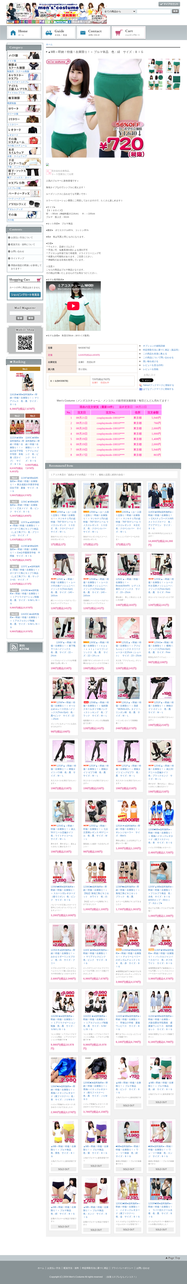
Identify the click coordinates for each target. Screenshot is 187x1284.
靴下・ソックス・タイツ (19, 177)
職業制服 (11, 103)
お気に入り (149, 374)
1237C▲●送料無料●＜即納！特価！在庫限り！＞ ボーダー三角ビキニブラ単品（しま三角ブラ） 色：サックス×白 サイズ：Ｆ (25, 573)
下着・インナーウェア (18, 167)
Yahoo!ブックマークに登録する (158, 385)
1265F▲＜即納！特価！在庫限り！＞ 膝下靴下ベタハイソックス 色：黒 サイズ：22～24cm (63, 649)
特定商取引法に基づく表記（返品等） (161, 350)
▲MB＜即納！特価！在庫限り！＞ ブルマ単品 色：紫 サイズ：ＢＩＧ (95, 1149)
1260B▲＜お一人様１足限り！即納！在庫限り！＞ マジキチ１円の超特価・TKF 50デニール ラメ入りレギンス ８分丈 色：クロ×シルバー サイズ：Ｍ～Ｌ (129, 522)
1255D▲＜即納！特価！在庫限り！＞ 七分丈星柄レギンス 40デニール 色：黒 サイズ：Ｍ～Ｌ (95, 832)
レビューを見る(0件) (153, 365)
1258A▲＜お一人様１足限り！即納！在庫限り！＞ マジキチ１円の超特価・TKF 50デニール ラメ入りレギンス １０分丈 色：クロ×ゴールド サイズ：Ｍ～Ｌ (63, 522)
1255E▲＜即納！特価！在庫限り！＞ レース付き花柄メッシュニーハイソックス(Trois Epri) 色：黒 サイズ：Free (161, 586)
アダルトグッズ (15, 209)
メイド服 (11, 60)
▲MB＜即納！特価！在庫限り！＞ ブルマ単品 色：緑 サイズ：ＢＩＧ (160, 1086)
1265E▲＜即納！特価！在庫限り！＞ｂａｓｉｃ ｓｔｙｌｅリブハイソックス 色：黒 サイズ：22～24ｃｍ (96, 649)
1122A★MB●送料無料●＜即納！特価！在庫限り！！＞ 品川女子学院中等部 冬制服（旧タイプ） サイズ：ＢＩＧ (17, 450)
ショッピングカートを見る (25, 295)
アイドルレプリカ (16, 92)
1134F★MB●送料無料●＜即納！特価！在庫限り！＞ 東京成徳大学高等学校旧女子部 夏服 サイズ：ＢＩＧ (24, 484)
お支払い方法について (22, 237)
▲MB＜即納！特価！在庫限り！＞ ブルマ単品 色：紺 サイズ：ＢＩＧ (63, 1210)
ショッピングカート (129, 32)
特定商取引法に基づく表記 (95, 1268)
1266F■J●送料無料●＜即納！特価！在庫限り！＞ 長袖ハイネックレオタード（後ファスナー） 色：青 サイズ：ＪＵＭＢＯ (63, 1093)
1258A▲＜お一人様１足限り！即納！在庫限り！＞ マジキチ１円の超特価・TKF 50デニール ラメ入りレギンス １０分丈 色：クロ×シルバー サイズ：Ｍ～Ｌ (96, 522)
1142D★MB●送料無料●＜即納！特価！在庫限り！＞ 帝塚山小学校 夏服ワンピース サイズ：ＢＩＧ (128, 1023)
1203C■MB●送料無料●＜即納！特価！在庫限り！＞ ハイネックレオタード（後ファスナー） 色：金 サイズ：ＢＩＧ (128, 1210)
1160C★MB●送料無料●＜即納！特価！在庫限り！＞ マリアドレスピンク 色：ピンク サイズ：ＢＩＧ (96, 957)
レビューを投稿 (150, 369)
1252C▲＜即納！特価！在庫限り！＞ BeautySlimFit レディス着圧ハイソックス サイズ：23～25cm (128, 586)
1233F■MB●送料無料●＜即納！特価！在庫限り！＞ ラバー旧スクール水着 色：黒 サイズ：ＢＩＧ (160, 1210)
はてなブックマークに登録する (158, 389)
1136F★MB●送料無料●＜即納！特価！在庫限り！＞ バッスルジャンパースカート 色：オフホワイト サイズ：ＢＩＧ (161, 957)
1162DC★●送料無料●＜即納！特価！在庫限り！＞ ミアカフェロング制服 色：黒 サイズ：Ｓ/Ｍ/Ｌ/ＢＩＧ (96, 1023)
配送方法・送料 (71, 1268)
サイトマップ (17, 258)
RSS (22, 645)
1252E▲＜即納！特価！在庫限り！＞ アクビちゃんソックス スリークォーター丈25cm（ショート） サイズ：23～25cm (128, 649)
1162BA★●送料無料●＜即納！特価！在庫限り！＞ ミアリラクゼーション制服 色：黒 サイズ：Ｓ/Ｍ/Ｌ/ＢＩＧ (63, 1023)
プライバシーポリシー (122, 1268)
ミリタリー (12, 124)
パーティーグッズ (16, 198)
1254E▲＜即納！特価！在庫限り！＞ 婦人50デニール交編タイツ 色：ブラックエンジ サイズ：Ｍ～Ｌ (161, 772)
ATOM (24, 649)
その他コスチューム (17, 145)
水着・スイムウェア (17, 156)
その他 (10, 220)
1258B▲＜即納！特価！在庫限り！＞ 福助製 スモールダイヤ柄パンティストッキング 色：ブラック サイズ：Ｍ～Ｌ (96, 709)
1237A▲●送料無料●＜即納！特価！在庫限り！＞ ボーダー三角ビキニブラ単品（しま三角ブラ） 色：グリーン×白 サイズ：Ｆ (25, 529)
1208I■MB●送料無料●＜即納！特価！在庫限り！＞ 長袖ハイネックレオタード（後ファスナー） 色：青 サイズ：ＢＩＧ (160, 836)
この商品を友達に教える (155, 353)
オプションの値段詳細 (154, 346)
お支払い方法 (53, 1268)
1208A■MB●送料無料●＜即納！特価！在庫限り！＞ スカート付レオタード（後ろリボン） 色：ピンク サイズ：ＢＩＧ (63, 893)
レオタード (12, 135)
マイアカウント (169, 4)
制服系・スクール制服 (18, 71)
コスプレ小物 (13, 188)
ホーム (24, 32)
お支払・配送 (59, 32)
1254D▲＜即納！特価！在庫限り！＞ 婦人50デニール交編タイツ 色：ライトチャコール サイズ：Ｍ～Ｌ (63, 832)
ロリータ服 (12, 114)
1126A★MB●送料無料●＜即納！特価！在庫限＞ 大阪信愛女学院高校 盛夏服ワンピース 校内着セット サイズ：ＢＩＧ (161, 1023)
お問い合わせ (94, 32)
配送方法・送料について (23, 244)
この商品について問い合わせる (158, 357)
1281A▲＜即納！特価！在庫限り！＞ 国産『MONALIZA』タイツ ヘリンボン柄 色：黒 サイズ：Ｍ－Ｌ (128, 709)
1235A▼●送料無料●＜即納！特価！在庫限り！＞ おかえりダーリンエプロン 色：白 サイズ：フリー (64, 957)
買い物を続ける (150, 361)
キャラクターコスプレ (18, 82)
